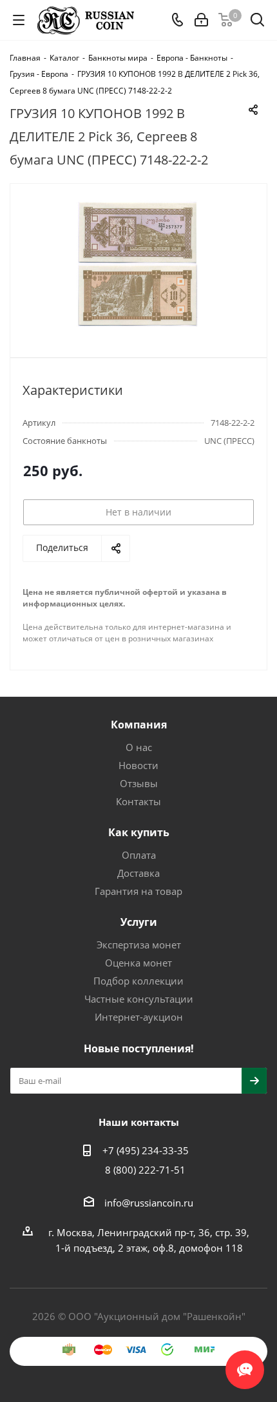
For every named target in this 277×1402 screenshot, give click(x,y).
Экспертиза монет (139, 944)
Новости (138, 765)
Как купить (138, 832)
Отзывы (139, 783)
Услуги (138, 922)
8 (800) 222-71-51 (145, 1169)
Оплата (139, 854)
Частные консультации (138, 998)
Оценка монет (138, 962)
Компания (139, 724)
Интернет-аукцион (139, 1016)
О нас (139, 747)
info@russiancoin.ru (148, 1202)
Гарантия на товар (138, 891)
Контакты (138, 801)
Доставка (138, 872)
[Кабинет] (201, 20)
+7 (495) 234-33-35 (145, 1150)
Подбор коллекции (138, 980)
